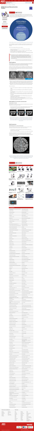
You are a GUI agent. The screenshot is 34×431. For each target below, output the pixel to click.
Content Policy (28, 419)
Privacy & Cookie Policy (29, 417)
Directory (15, 0)
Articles (15, 412)
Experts (21, 418)
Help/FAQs (22, 419)
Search (27, 412)
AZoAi (8, 413)
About (27, 411)
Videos (15, 416)
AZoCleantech (3, 413)
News (15, 411)
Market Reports (22, 413)
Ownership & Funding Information (29, 420)
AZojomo (22, 416)
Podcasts (22, 417)
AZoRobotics (3, 412)
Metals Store (16, 418)
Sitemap (27, 418)
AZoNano (3, 411)
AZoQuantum (9, 412)
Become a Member (29, 413)
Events (15, 417)
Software (16, 420)
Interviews (22, 412)
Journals (16, 419)
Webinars (22, 411)
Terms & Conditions (29, 416)
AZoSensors (9, 411)
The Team (22, 420)
